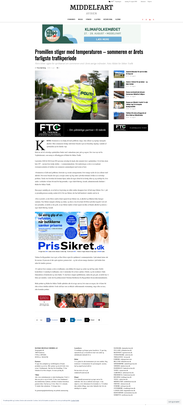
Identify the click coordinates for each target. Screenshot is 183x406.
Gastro (97, 19)
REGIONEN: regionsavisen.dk (123, 353)
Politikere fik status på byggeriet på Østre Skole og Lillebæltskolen (136, 114)
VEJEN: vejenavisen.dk (121, 370)
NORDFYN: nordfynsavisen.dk (123, 395)
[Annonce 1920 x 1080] (72, 232)
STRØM (88, 19)
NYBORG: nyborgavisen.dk (122, 386)
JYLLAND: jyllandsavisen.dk (123, 350)
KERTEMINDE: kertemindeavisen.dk (125, 393)
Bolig (80, 19)
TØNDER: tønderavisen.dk (122, 366)
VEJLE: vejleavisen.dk (121, 379)
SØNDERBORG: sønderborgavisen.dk (125, 364)
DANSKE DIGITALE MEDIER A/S (46, 348)
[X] (153, 19)
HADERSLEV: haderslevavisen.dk (124, 368)
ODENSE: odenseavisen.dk (122, 384)
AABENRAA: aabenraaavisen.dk (124, 373)
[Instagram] (146, 19)
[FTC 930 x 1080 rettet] (72, 130)
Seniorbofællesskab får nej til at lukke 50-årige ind (136, 72)
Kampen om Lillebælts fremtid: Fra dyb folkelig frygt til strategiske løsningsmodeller (137, 104)
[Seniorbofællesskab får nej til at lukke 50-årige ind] (119, 74)
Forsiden (71, 19)
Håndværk (107, 19)
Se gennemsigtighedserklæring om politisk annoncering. (52, 390)
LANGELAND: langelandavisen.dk (124, 390)
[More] (99, 320)
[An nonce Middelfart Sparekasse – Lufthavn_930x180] (72, 301)
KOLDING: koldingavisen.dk (122, 377)
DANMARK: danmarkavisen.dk (123, 348)
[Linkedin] (149, 19)
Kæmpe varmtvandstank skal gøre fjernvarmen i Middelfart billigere (135, 93)
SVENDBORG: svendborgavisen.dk (124, 388)
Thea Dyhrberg (41, 68)
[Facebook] (142, 19)
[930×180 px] (91, 34)
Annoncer (143, 1)
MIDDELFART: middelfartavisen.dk (125, 382)
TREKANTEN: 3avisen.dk (122, 357)
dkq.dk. (61, 370)
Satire (118, 19)
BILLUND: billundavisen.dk (122, 361)
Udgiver (150, 1)
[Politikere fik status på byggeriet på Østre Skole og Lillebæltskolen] (119, 115)
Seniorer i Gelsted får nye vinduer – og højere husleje (137, 83)
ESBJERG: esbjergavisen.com (123, 359)
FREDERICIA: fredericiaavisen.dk (124, 375)
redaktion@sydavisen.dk (81, 373)
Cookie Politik (75, 400)
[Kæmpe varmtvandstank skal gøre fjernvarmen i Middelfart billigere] (119, 94)
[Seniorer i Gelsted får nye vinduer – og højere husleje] (119, 84)
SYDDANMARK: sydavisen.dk (123, 355)
